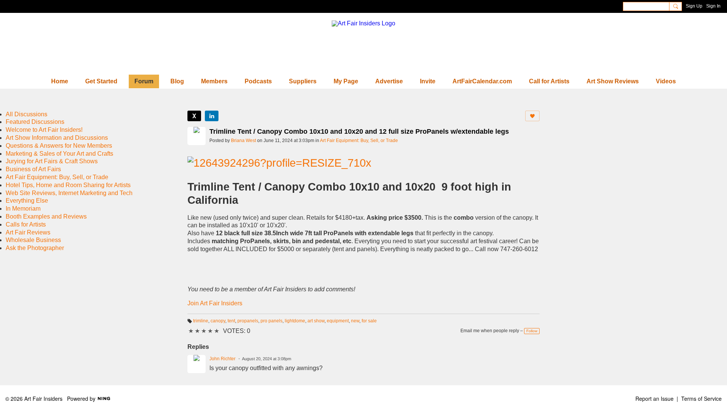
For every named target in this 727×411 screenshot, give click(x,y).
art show (315, 320)
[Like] (532, 116)
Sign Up (694, 6)
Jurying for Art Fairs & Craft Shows (52, 161)
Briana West (243, 140)
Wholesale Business (33, 240)
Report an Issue (654, 398)
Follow (531, 331)
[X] (194, 116)
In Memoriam (23, 208)
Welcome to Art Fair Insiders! (44, 130)
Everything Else (27, 200)
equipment (338, 320)
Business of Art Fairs (33, 169)
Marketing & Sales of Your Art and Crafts (59, 153)
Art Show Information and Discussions (57, 137)
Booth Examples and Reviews (46, 216)
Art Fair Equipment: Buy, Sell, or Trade (359, 140)
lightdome (295, 320)
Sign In (713, 6)
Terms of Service (701, 398)
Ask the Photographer (35, 248)
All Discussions (26, 114)
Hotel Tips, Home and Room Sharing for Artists (68, 185)
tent (231, 320)
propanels (247, 320)
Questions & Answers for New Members (59, 145)
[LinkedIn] (211, 116)
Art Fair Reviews (28, 232)
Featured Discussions (35, 122)
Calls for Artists (26, 224)
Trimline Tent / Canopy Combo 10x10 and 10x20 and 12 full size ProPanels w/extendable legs (359, 131)
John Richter (222, 358)
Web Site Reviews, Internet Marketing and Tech (69, 193)
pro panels (271, 320)
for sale (369, 320)
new (355, 320)
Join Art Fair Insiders (214, 303)
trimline (200, 320)
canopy (218, 320)
